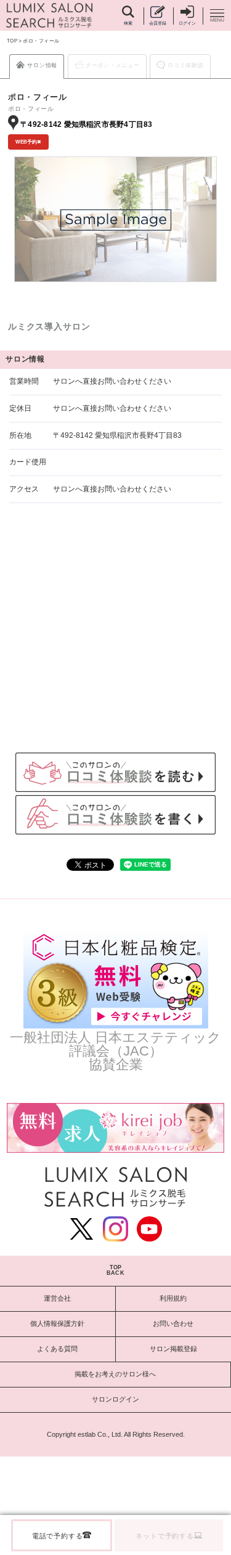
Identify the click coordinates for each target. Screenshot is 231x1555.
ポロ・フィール (41, 41)
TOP (12, 41)
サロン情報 (42, 65)
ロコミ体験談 (186, 65)
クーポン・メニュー (113, 65)
